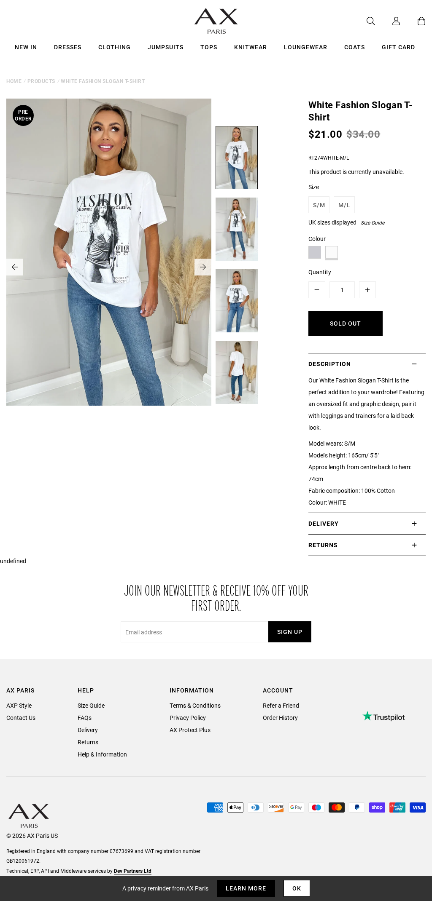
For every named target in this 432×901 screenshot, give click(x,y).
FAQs (85, 718)
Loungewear (305, 47)
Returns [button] (323, 545)
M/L (344, 205)
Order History (280, 718)
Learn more (246, 888)
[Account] (387, 21)
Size (313, 187)
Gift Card (398, 47)
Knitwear (250, 47)
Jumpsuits (166, 47)
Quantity (319, 272)
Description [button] (329, 364)
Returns (88, 742)
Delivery (88, 730)
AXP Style (19, 705)
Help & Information (102, 754)
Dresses (67, 47)
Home (14, 81)
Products (41, 81)
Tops (208, 47)
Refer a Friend (281, 705)
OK (296, 888)
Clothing (114, 47)
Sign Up (289, 632)
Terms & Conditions (195, 705)
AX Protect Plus (190, 730)
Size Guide (372, 222)
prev (14, 267)
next (202, 267)
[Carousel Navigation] (108, 267)
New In (26, 47)
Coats (354, 47)
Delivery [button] (323, 523)
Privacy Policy (188, 718)
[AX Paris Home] (216, 21)
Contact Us (20, 718)
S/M (319, 205)
